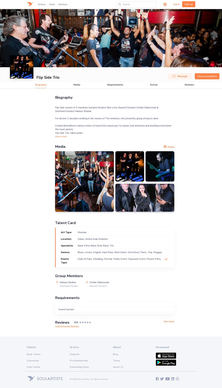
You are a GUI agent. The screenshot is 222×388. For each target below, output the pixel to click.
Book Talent (34, 354)
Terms (116, 360)
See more (169, 321)
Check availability (207, 76)
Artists (41, 4)
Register (75, 354)
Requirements (115, 84)
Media (76, 84)
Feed (52, 4)
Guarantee (33, 360)
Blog (115, 354)
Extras (154, 84)
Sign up (189, 4)
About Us (118, 367)
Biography (40, 84)
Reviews (189, 84)
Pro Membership (79, 360)
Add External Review (67, 326)
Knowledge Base (79, 367)
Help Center (33, 367)
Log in (176, 4)
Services (62, 4)
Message (182, 76)
